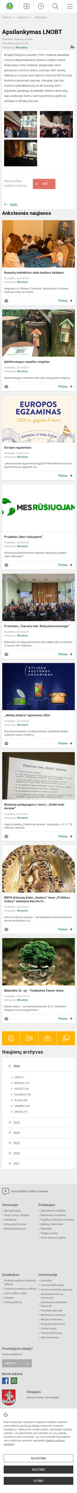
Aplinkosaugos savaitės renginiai (26, 361)
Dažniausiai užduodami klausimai (54, 1304)
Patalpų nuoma (49, 1233)
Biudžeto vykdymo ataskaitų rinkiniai (20, 1282)
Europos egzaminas (17, 447)
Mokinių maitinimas (52, 1224)
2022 (16, 1153)
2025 (16, 1122)
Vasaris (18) (22, 1106)
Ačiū (41, 184)
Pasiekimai (10, 1219)
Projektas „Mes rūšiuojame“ (23, 536)
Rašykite (10, 1363)
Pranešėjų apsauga (51, 1310)
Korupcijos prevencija (53, 1324)
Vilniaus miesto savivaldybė (42, 1397)
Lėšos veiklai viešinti (15, 1293)
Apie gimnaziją (12, 1210)
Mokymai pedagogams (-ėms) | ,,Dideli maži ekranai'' (34, 806)
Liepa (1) (19, 1077)
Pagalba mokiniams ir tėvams (57, 1219)
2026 (16, 1066)
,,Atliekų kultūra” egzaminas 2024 (27, 715)
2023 (16, 1143)
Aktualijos (41, 17)
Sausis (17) (21, 1111)
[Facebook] (5, 1380)
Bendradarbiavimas (15, 1228)
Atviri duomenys (50, 1337)
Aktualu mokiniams (52, 1319)
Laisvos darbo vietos (52, 1285)
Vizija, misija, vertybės (16, 1215)
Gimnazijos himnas (15, 1224)
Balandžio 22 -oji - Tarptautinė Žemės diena (33, 990)
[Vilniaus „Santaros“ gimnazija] (10, 6)
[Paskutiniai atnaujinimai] (41, 6)
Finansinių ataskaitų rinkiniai (20, 1288)
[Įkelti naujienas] (27, 6)
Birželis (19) (22, 1083)
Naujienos (23, 17)
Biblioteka (46, 1228)
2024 (16, 1133)
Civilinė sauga (48, 1328)
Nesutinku (38, 1469)
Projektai (9, 1297)
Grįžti (13, 205)
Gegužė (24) (21, 1088)
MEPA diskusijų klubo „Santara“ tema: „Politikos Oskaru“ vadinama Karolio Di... (37, 899)
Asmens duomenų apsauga (56, 1289)
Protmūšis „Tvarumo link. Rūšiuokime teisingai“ (36, 626)
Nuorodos (46, 1280)
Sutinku (38, 1481)
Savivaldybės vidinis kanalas (29, 1191)
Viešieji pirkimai (13, 1302)
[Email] (14, 1380)
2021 (16, 1163)
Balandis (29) (22, 1094)
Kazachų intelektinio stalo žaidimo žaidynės (34, 272)
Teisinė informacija (51, 1333)
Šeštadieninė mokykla (53, 1210)
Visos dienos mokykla (53, 1237)
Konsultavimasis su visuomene (52, 1296)
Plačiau (63, 300)
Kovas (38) (21, 1100)
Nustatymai (38, 1458)
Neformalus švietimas (53, 1215)
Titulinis (7, 17)
